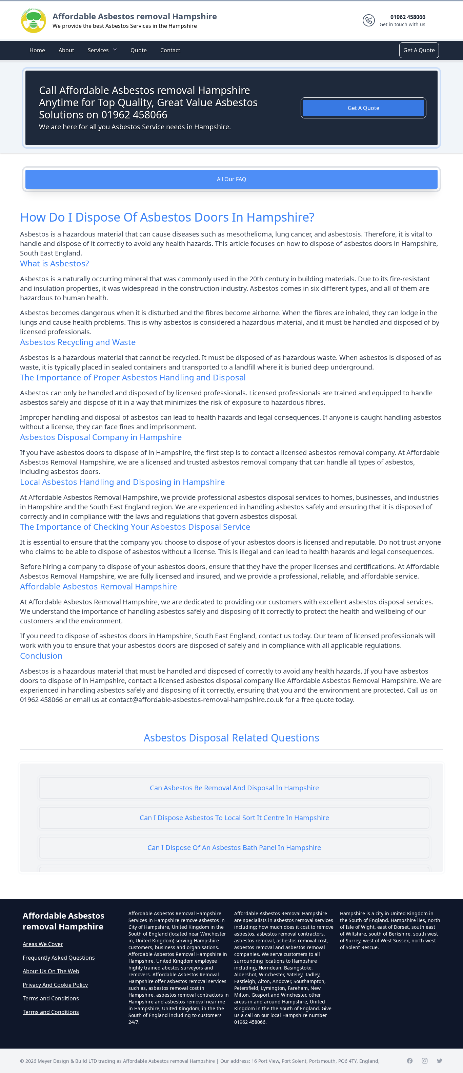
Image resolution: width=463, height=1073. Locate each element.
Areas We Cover (43, 944)
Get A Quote (419, 50)
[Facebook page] (409, 1060)
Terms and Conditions (51, 998)
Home (37, 50)
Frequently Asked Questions (59, 957)
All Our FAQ (231, 179)
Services (98, 50)
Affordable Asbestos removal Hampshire (135, 16)
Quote (138, 50)
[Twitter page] (439, 1060)
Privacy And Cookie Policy (55, 985)
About (66, 50)
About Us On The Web (51, 971)
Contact (170, 50)
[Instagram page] (424, 1060)
